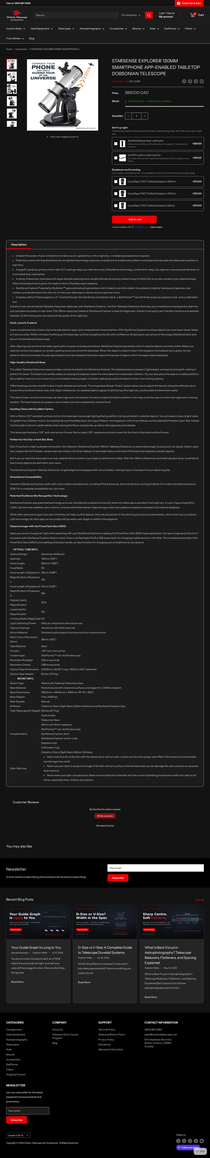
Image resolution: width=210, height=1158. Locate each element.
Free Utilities (13, 38)
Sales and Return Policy (111, 1034)
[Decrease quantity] (128, 116)
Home (9, 49)
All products (21, 49)
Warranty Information (110, 1049)
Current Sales (14, 28)
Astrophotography (90, 28)
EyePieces (170, 28)
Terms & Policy (106, 1029)
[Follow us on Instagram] (190, 1141)
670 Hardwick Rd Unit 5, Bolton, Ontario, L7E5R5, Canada (158, 1043)
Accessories (117, 28)
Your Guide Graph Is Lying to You (36, 947)
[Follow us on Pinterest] (196, 1141)
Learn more (156, 227)
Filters (188, 28)
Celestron (118, 81)
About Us (57, 1029)
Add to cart (135, 219)
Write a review (105, 815)
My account (166, 16)
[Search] (149, 15)
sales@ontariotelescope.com (161, 1034)
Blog (31, 38)
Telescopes (64, 28)
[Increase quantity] (144, 116)
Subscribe (118, 877)
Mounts (136, 28)
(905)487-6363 (153, 1029)
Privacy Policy (106, 1039)
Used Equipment (39, 28)
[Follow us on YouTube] (202, 1141)
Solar (153, 28)
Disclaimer (104, 1044)
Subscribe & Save (191, 3)
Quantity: (117, 115)
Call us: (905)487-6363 (18, 3)
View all (199, 899)
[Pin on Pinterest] (190, 81)
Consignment (14, 1029)
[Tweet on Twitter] (196, 81)
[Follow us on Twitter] (184, 1141)
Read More (17, 981)
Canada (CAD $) (15, 1135)
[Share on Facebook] (184, 81)
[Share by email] (202, 81)
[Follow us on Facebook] (178, 1141)
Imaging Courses (16, 1074)
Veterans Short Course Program (65, 1036)
